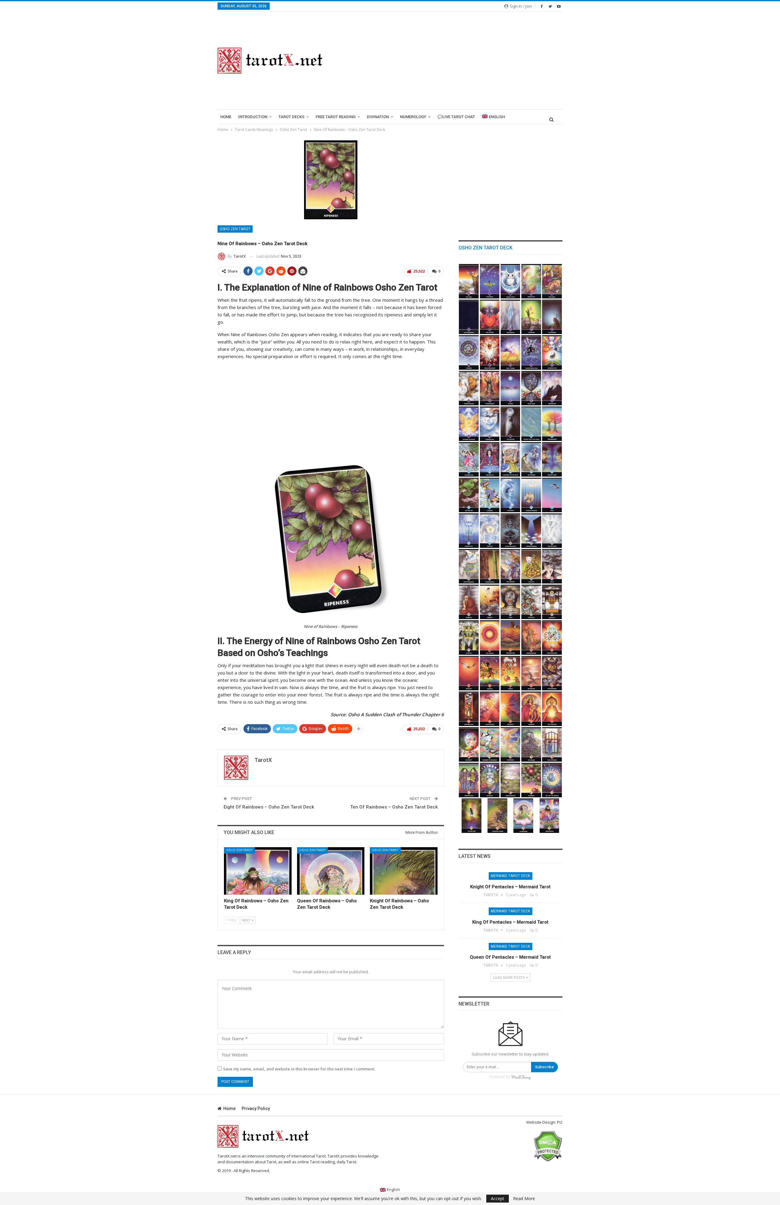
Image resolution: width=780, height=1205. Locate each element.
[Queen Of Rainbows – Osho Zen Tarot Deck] (331, 870)
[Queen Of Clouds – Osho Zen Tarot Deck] (552, 602)
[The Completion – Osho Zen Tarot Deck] (490, 424)
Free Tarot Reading (336, 117)
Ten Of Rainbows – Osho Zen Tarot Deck (394, 807)
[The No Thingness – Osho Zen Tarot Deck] (469, 317)
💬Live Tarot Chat (456, 117)
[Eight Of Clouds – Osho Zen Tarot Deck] (552, 566)
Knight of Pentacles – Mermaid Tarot (510, 887)
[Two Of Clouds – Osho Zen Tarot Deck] (531, 530)
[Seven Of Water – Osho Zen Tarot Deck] (552, 459)
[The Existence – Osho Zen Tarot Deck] (490, 281)
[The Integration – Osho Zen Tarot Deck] (552, 352)
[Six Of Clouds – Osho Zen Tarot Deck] (510, 566)
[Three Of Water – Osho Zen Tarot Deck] (469, 459)
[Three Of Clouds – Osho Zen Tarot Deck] (552, 530)
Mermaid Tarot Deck (510, 876)
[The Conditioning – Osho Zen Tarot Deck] (469, 388)
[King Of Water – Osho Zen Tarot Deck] (490, 530)
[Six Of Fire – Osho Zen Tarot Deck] (490, 673)
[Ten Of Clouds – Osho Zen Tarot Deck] (490, 602)
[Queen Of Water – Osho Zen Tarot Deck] (469, 530)
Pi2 (559, 1122)
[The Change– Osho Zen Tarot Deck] (469, 352)
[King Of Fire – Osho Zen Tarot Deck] (552, 709)
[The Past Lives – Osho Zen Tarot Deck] (531, 388)
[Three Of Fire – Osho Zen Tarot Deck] (531, 637)
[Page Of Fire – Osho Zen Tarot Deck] (490, 709)
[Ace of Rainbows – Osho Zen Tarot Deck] (469, 744)
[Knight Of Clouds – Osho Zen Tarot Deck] (531, 602)
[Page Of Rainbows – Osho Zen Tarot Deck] (471, 815)
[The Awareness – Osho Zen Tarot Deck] (510, 317)
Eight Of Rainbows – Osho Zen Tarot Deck (269, 807)
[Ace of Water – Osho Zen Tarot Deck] (531, 424)
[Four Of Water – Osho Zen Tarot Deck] (490, 459)
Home (225, 117)
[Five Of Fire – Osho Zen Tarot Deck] (469, 673)
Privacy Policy (256, 1108)
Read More (524, 1198)
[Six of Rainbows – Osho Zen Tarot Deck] (469, 780)
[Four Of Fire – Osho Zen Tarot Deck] (552, 637)
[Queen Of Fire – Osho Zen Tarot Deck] (531, 709)
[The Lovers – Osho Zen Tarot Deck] (490, 317)
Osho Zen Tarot (235, 229)
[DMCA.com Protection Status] (547, 1145)
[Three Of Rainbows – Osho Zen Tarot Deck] (510, 744)
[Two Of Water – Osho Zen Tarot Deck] (552, 424)
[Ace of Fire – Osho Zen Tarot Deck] (490, 637)
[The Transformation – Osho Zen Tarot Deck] (531, 352)
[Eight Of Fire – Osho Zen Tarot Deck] (531, 673)
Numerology (413, 117)
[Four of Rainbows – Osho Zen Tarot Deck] (531, 744)
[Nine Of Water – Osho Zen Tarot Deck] (490, 495)
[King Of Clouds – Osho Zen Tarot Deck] (469, 637)
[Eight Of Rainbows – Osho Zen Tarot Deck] (510, 780)
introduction (252, 117)
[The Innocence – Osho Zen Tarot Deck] (552, 388)
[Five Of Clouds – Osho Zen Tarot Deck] (490, 566)
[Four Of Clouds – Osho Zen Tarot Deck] (469, 566)
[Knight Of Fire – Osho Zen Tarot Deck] (510, 709)
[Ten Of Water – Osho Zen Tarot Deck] (510, 495)
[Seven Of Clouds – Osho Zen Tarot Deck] (531, 566)
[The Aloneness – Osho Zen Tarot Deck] (552, 317)
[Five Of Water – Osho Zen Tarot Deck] (510, 459)
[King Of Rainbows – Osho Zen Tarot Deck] (258, 870)
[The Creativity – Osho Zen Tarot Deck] (531, 281)
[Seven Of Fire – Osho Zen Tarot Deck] (510, 673)
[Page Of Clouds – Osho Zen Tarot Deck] (510, 602)
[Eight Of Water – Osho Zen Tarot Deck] (469, 495)
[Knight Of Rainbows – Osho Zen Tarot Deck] (404, 870)
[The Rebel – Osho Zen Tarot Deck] (552, 281)
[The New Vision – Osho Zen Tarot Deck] (510, 352)
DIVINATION (378, 117)
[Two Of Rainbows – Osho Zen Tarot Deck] (490, 744)
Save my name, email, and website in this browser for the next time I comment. (299, 1069)
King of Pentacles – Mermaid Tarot (510, 922)
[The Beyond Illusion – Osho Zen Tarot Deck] (469, 424)
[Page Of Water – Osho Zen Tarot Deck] (531, 495)
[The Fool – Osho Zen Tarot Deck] (469, 281)
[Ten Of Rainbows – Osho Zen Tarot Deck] (552, 780)
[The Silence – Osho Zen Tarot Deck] (510, 388)
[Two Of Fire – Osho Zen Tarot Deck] (510, 637)
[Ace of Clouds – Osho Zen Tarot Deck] (510, 530)
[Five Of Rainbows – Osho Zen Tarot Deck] (552, 744)
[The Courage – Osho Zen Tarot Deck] (531, 317)
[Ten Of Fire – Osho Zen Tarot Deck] (469, 709)
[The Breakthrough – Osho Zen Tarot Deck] (490, 352)
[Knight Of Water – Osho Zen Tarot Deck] (552, 495)
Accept (497, 1198)
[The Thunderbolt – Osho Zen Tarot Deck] (490, 388)
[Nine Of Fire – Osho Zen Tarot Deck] (552, 673)
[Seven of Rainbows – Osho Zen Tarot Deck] (490, 780)
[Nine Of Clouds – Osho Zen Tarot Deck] (469, 602)
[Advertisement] (449, 60)
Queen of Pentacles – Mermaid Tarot (510, 957)
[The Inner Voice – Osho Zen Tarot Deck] (510, 281)
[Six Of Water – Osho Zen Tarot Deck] (531, 459)
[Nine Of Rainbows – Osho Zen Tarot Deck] (531, 780)
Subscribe (544, 1067)
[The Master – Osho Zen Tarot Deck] (510, 424)
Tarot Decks (291, 117)
